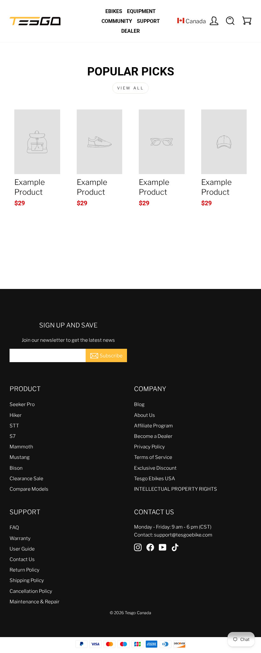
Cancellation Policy (31, 591)
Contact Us (22, 559)
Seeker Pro (22, 404)
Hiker (16, 415)
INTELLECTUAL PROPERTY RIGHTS (175, 489)
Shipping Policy (27, 580)
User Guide (22, 549)
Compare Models (29, 489)
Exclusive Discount (155, 468)
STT (14, 426)
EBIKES (113, 11)
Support (148, 21)
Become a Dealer (153, 436)
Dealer (130, 31)
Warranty (20, 538)
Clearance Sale (26, 478)
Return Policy (24, 570)
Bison (16, 468)
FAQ (14, 527)
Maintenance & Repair (35, 602)
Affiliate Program (153, 426)
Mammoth (21, 447)
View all (130, 88)
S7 (13, 436)
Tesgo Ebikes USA (154, 478)
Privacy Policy (149, 447)
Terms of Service (153, 457)
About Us (144, 415)
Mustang (20, 457)
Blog (139, 404)
